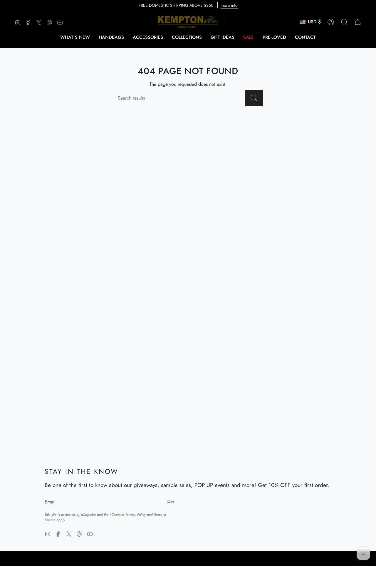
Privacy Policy (135, 514)
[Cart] (358, 22)
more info (229, 5)
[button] (111, 37)
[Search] (254, 98)
